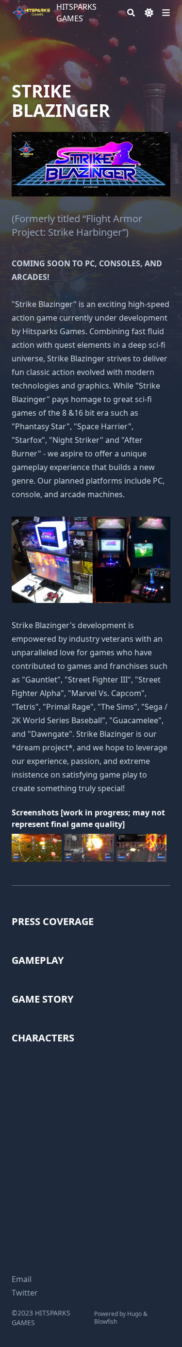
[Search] (131, 12)
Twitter (25, 1292)
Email (22, 1279)
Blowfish (105, 1321)
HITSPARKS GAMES (76, 12)
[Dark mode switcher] (149, 12)
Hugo (134, 1314)
